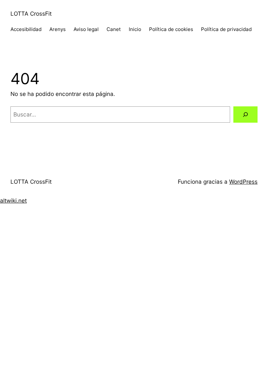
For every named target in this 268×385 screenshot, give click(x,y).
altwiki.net (13, 200)
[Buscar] (245, 114)
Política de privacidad (226, 29)
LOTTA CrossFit (31, 13)
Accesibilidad (26, 29)
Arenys (57, 29)
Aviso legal (86, 29)
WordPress (243, 181)
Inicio (135, 29)
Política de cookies (171, 29)
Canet (114, 29)
